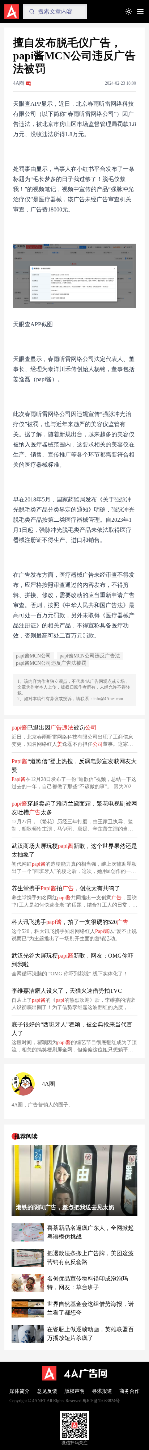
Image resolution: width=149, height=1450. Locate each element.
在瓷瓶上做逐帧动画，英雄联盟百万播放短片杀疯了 (90, 1333)
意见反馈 (47, 1391)
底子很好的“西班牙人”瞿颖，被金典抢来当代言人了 (72, 1028)
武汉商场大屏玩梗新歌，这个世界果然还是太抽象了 (74, 850)
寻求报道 (102, 1391)
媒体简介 (19, 1391)
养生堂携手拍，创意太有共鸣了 (66, 888)
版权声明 (74, 1391)
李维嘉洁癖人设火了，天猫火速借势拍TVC (67, 991)
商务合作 (129, 1391)
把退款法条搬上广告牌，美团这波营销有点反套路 (90, 1257)
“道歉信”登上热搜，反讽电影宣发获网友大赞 (74, 765)
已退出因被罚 (54, 727)
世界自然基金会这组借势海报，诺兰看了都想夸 (90, 1308)
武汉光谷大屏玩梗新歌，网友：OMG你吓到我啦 (72, 960)
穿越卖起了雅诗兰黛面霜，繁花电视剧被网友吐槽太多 (74, 807)
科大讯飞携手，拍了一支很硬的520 (70, 922)
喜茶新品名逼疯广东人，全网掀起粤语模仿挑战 (90, 1232)
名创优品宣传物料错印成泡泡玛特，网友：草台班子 (87, 1282)
